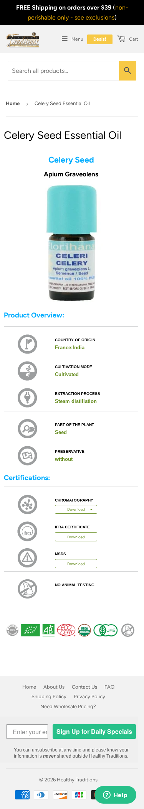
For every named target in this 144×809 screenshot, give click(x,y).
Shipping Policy (48, 696)
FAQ (109, 687)
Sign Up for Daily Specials (94, 731)
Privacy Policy (89, 696)
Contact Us (84, 687)
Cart (133, 39)
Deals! (99, 39)
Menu (77, 39)
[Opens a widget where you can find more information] (115, 795)
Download (76, 536)
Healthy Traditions (77, 780)
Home (13, 103)
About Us (54, 687)
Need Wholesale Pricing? (68, 706)
